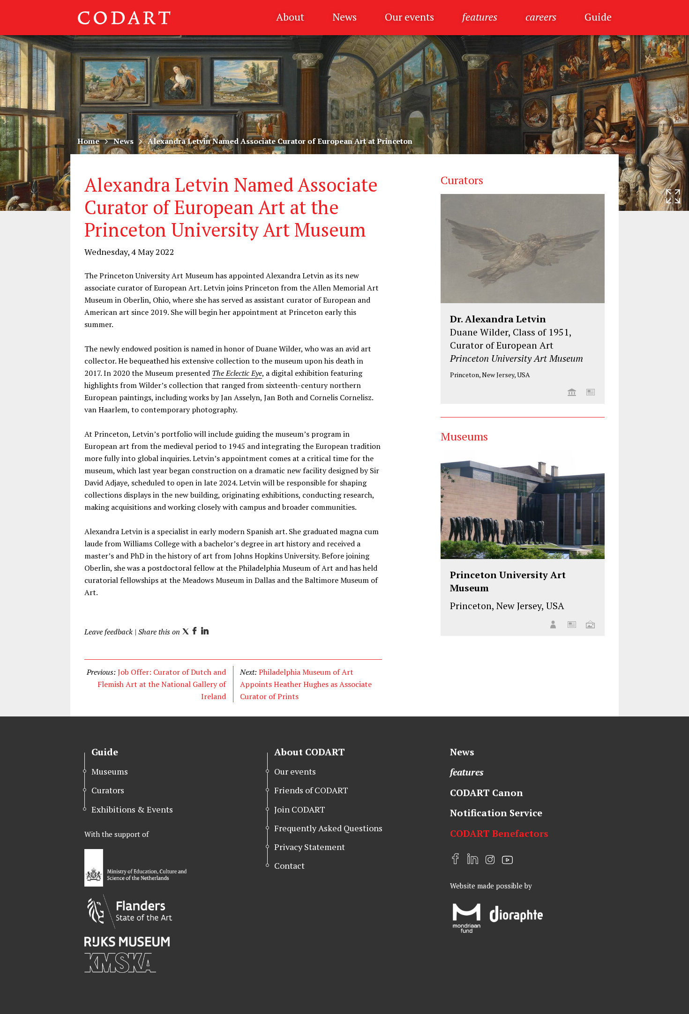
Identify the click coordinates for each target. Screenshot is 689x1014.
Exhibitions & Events (132, 809)
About (290, 16)
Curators (107, 790)
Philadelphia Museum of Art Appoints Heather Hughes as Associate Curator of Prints (306, 684)
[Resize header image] (673, 196)
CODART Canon (486, 792)
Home (88, 141)
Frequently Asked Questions (328, 828)
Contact (289, 865)
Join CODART (299, 809)
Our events (409, 16)
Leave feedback (108, 631)
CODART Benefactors (499, 833)
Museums (109, 771)
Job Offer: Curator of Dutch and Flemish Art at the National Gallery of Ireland (161, 684)
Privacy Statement (309, 846)
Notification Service (496, 812)
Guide (598, 16)
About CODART (309, 752)
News (344, 16)
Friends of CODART (311, 790)
